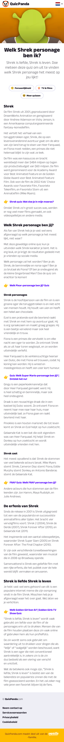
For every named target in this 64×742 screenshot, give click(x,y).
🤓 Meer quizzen (32, 95)
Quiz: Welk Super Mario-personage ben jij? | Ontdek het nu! (34, 377)
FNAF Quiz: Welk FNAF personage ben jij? (33, 482)
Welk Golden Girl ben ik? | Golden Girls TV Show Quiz (33, 611)
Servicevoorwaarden (14, 712)
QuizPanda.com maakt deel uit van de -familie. (26, 735)
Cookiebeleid (9, 721)
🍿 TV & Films (45, 88)
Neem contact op (12, 707)
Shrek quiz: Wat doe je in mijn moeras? (32, 201)
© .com (12, 699)
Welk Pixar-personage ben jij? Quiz (29, 285)
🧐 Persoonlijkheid (21, 88)
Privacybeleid (10, 717)
